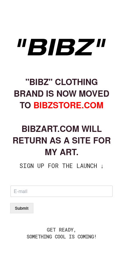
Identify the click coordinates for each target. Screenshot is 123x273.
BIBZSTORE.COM (68, 105)
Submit (22, 208)
